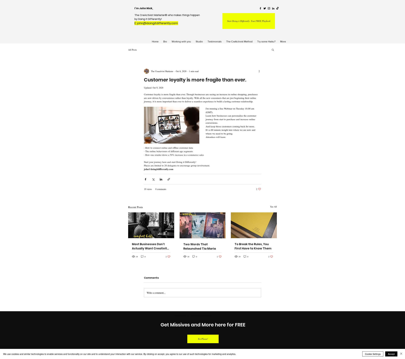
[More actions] (259, 71)
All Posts (132, 49)
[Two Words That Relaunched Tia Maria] (203, 225)
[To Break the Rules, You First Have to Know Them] (254, 225)
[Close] (401, 353)
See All (273, 206)
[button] (272, 49)
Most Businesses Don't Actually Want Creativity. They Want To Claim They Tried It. (151, 246)
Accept (391, 354)
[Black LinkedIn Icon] (273, 8)
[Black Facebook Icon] (260, 8)
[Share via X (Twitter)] (153, 179)
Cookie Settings (373, 354)
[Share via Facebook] (145, 179)
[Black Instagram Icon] (269, 8)
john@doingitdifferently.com (157, 23)
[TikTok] (277, 8)
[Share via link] (168, 179)
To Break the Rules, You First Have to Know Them (253, 246)
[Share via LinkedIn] (160, 179)
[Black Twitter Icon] (264, 8)
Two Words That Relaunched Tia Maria (199, 246)
